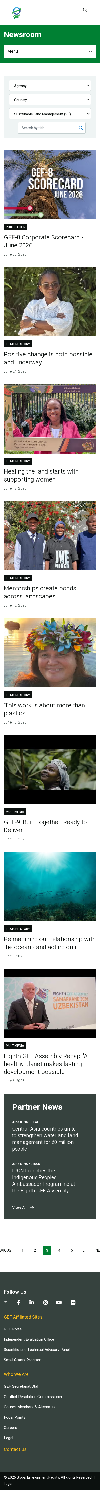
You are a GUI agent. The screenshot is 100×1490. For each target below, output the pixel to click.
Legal (8, 1438)
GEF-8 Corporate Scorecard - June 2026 (43, 241)
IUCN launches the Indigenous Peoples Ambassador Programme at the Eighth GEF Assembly (43, 1181)
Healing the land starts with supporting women (41, 475)
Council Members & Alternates (30, 1407)
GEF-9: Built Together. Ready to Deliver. (45, 826)
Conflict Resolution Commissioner (33, 1397)
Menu (12, 51)
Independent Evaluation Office (29, 1339)
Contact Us (15, 1449)
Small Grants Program (22, 1360)
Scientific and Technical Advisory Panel (37, 1350)
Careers (10, 1427)
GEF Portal (13, 1329)
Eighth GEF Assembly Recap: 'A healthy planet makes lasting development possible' (46, 1064)
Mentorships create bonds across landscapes (40, 592)
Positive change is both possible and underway (48, 358)
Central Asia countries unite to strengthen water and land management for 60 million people (45, 1139)
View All (19, 1208)
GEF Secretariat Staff (22, 1386)
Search (85, 10)
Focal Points (14, 1417)
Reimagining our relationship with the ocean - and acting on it (50, 943)
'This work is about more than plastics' (44, 709)
